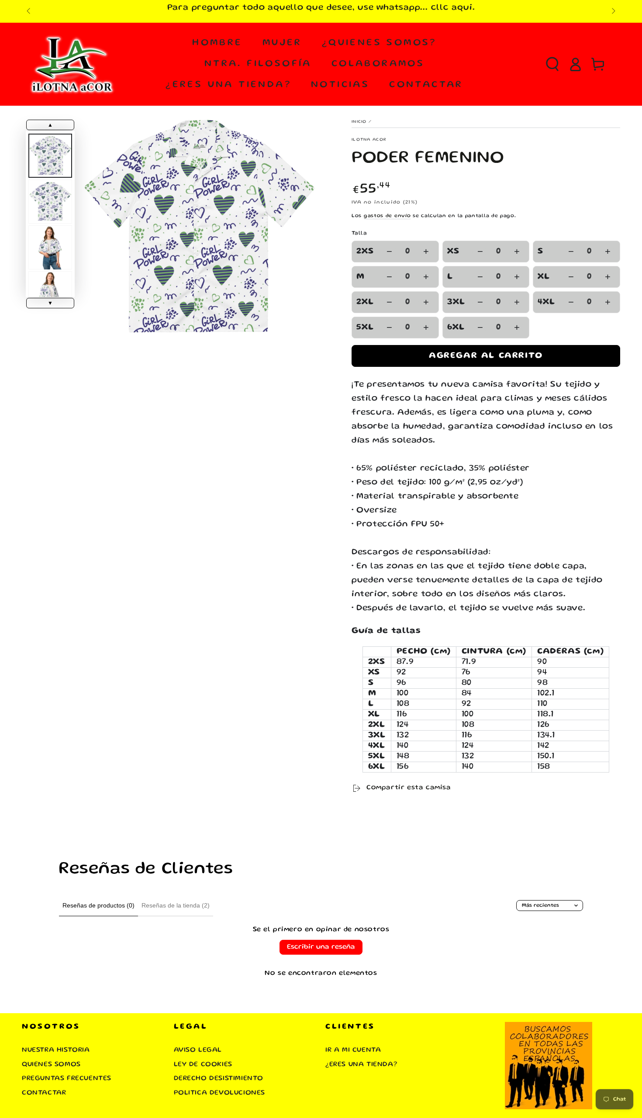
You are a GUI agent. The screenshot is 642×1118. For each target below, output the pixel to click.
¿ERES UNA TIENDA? (361, 1065)
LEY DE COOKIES (203, 1065)
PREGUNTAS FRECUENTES (66, 1079)
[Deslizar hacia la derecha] (612, 11)
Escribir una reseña (321, 947)
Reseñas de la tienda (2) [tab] (176, 905)
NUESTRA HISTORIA (56, 1050)
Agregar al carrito (486, 356)
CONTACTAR (44, 1093)
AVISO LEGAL (198, 1050)
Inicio (359, 122)
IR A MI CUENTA (353, 1050)
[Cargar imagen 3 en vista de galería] (50, 247)
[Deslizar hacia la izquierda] (29, 11)
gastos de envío (387, 216)
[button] (552, 64)
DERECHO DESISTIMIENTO (219, 1079)
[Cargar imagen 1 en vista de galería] (50, 156)
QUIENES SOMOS (51, 1065)
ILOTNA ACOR (369, 139)
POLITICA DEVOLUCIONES (220, 1093)
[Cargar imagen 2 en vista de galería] (50, 201)
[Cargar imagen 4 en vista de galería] (50, 293)
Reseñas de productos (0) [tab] (98, 905)
